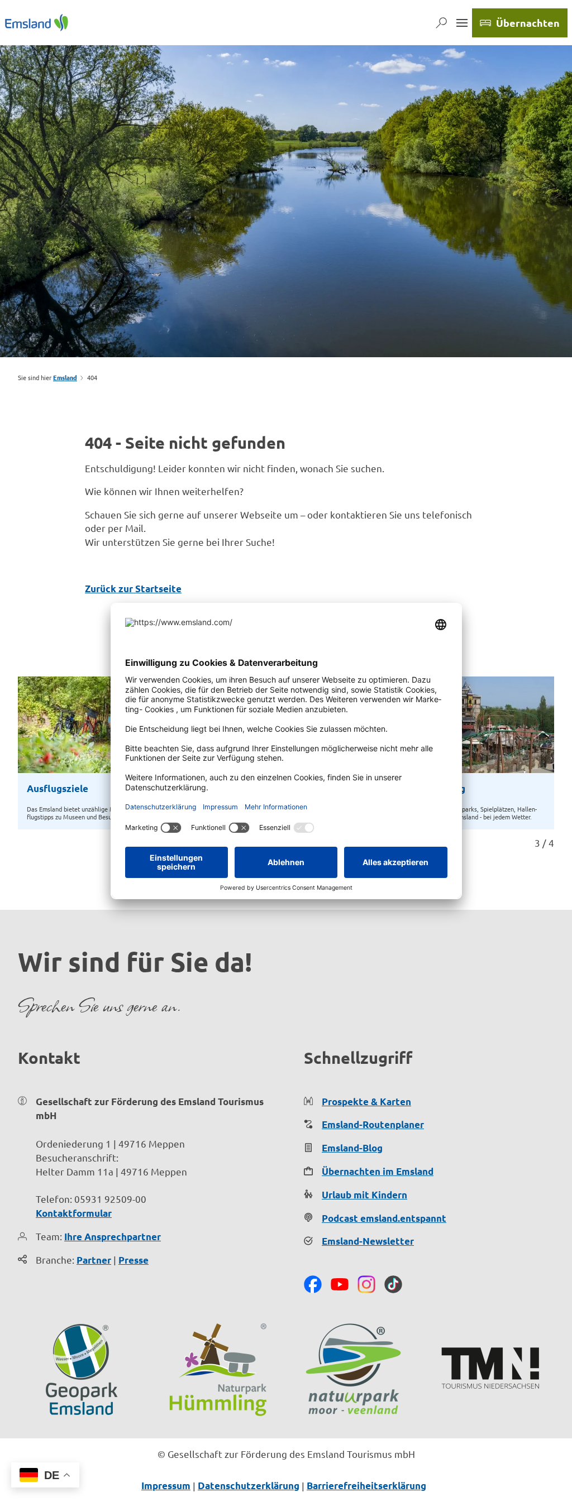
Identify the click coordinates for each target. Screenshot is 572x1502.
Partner (94, 1260)
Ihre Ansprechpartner (112, 1236)
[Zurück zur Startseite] (36, 22)
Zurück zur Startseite (133, 588)
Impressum (165, 1485)
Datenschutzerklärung (248, 1485)
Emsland (65, 377)
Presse (133, 1260)
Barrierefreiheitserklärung (366, 1485)
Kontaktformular (74, 1213)
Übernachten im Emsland (377, 1171)
